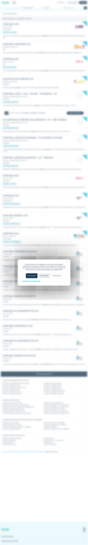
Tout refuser (44, 276)
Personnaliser (57, 276)
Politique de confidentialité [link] (31, 281)
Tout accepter (31, 276)
